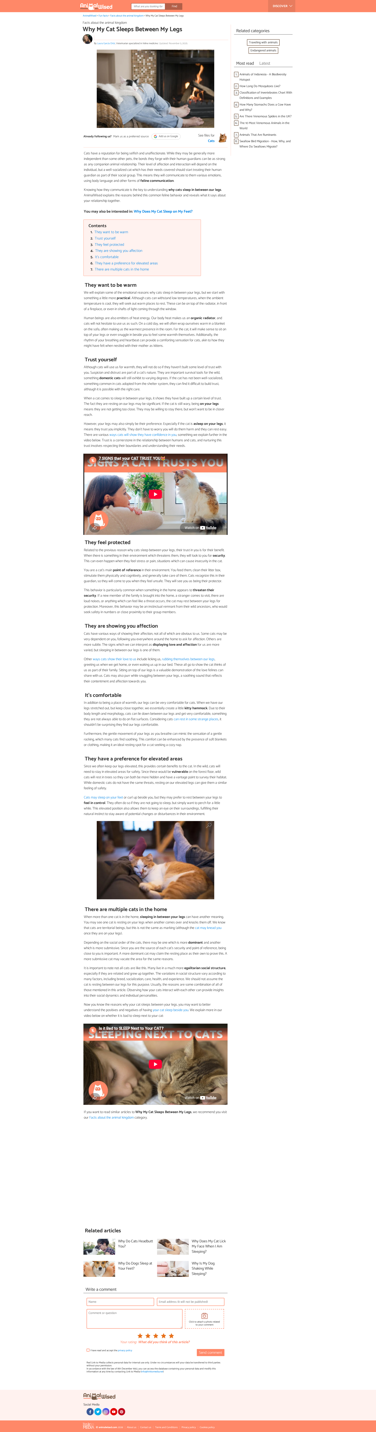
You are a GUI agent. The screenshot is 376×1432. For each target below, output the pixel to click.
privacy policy (125, 1350)
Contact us (145, 1427)
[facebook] (90, 1411)
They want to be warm (111, 232)
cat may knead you (208, 928)
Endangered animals (263, 50)
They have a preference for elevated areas (126, 263)
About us (131, 1427)
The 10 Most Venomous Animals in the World (264, 125)
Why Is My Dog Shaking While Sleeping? (203, 1269)
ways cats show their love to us (114, 659)
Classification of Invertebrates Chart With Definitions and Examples (266, 95)
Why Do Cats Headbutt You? (135, 1244)
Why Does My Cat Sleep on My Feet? (163, 211)
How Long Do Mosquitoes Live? (260, 86)
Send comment (210, 1353)
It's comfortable (106, 257)
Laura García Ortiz (106, 43)
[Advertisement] (155, 1174)
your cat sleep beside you (170, 1010)
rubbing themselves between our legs (188, 659)
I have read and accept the (111, 1350)
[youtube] (113, 1411)
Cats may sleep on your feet (103, 797)
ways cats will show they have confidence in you (142, 435)
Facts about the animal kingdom (126, 16)
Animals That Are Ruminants (258, 134)
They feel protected (109, 245)
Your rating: (128, 1342)
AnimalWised (89, 16)
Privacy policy (189, 1427)
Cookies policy (207, 1427)
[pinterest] (121, 1411)
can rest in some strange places (196, 719)
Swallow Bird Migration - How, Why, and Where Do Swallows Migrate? (265, 144)
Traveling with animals (263, 42)
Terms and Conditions (166, 1427)
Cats (211, 141)
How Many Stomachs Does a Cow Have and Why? (265, 107)
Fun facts (103, 16)
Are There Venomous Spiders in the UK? (266, 116)
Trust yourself (105, 238)
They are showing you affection (118, 251)
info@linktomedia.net (152, 1372)
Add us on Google (168, 136)
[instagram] (105, 1411)
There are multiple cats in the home (122, 269)
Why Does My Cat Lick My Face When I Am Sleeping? (209, 1247)
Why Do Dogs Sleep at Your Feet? (135, 1266)
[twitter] (97, 1411)
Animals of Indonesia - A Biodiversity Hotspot (263, 77)
